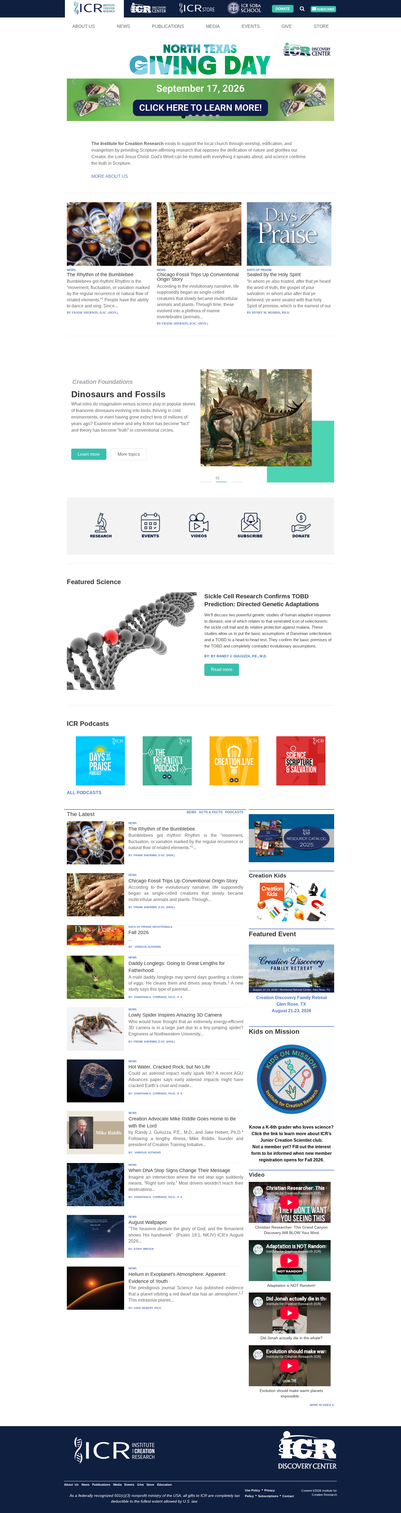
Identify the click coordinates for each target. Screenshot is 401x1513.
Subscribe (325, 9)
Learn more (89, 454)
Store (321, 26)
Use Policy (252, 1490)
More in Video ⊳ (322, 1404)
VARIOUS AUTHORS (147, 946)
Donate (283, 9)
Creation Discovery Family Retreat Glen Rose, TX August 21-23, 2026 (291, 1004)
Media (213, 26)
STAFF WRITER (144, 1248)
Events (251, 26)
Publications (168, 26)
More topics (129, 454)
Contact (288, 1495)
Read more (221, 669)
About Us (83, 26)
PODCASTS (234, 812)
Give (287, 26)
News (123, 26)
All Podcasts (84, 792)
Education (164, 1484)
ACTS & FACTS (211, 812)
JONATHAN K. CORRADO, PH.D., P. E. (158, 997)
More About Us (109, 176)
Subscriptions (268, 1495)
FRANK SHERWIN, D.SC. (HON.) (154, 855)
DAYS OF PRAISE (259, 270)
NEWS (71, 270)
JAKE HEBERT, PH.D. (148, 1307)
